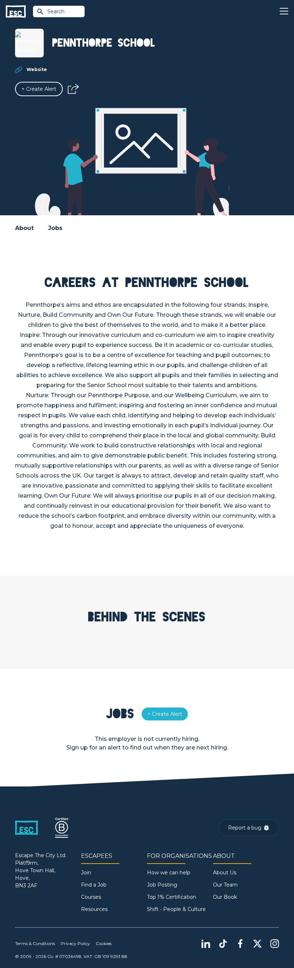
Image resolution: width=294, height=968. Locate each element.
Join (86, 872)
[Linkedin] (205, 943)
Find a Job (93, 885)
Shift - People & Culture (176, 909)
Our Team (225, 885)
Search (56, 11)
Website (37, 69)
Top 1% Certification (171, 897)
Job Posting (162, 885)
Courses (91, 897)
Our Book (225, 897)
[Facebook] (240, 943)
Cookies (104, 943)
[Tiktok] (223, 943)
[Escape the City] (16, 11)
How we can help (168, 872)
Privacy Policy (75, 943)
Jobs (55, 228)
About (24, 228)
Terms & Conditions (35, 943)
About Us (224, 872)
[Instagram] (274, 943)
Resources (94, 909)
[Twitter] (257, 943)
